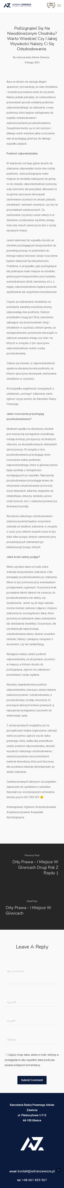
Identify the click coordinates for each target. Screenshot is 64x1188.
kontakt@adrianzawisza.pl (36, 1171)
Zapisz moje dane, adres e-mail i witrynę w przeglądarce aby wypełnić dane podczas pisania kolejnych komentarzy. (32, 1060)
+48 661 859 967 (34, 1180)
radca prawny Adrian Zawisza (32, 57)
